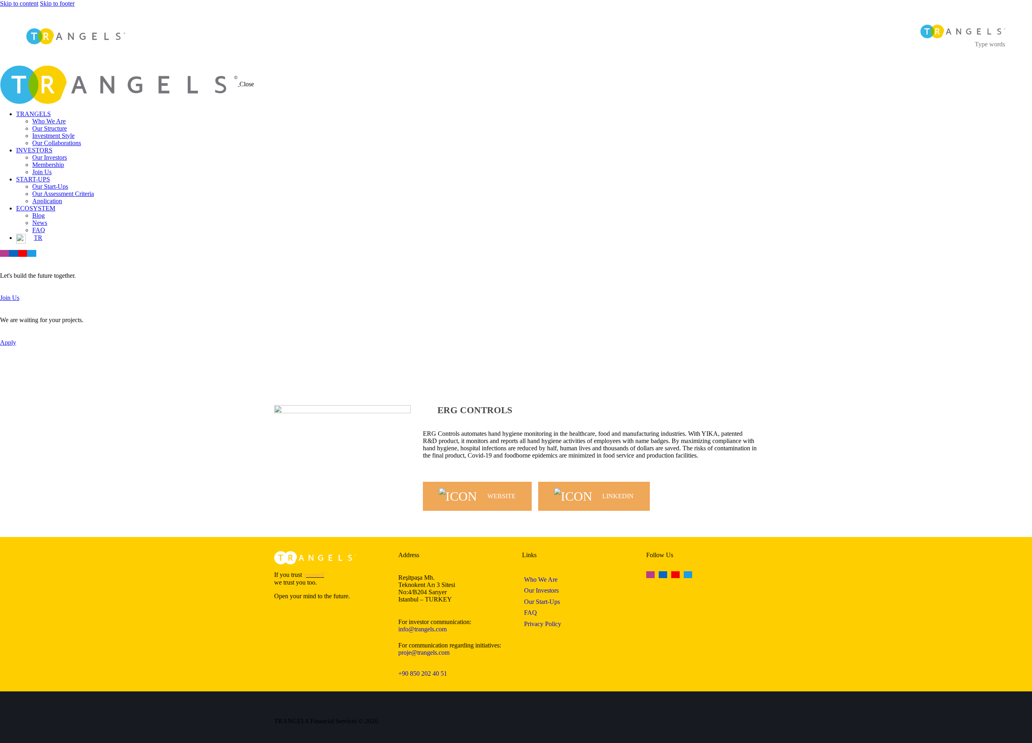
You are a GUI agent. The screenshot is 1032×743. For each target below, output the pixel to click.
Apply (8, 342)
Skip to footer (57, 3)
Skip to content (19, 3)
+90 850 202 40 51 (422, 673)
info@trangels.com (422, 629)
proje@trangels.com (423, 652)
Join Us (9, 297)
